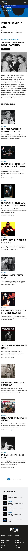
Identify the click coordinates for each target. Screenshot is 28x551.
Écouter (7, 49)
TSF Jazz (4, 2)
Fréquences (17, 547)
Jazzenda (17, 540)
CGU (16, 545)
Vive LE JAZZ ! (4, 542)
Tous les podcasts (7, 10)
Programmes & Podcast (6, 535)
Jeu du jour (17, 538)
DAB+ (2, 547)
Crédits (3, 545)
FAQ (2, 538)
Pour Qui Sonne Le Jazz (11, 24)
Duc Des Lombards (5, 540)
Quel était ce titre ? (19, 542)
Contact (17, 535)
